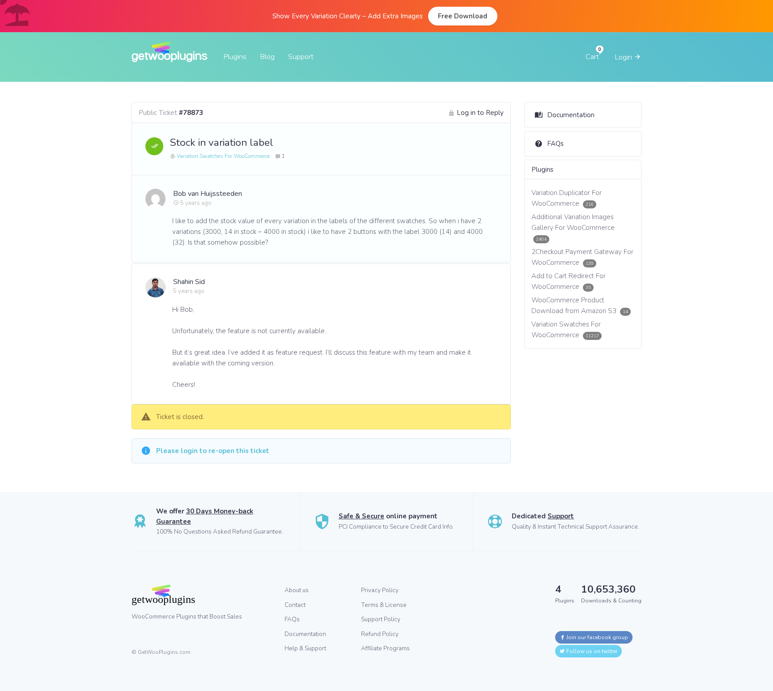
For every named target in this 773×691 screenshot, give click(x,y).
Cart (592, 56)
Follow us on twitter (591, 651)
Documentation (571, 114)
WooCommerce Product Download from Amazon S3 (580, 305)
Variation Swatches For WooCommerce (223, 156)
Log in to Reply (480, 112)
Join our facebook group (596, 637)
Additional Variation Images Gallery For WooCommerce (573, 227)
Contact (295, 605)
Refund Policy (380, 634)
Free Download (462, 16)
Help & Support (305, 648)
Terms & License (384, 605)
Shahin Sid (189, 282)
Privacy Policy (380, 590)
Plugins (234, 56)
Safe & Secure (361, 516)
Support (301, 56)
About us (297, 590)
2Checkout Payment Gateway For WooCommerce (582, 257)
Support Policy (380, 619)
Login (624, 57)
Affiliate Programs (385, 648)
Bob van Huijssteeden (207, 194)
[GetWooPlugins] (201, 595)
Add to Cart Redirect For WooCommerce (568, 281)
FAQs (555, 143)
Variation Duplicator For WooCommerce (566, 198)
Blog (267, 56)
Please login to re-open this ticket (212, 450)
